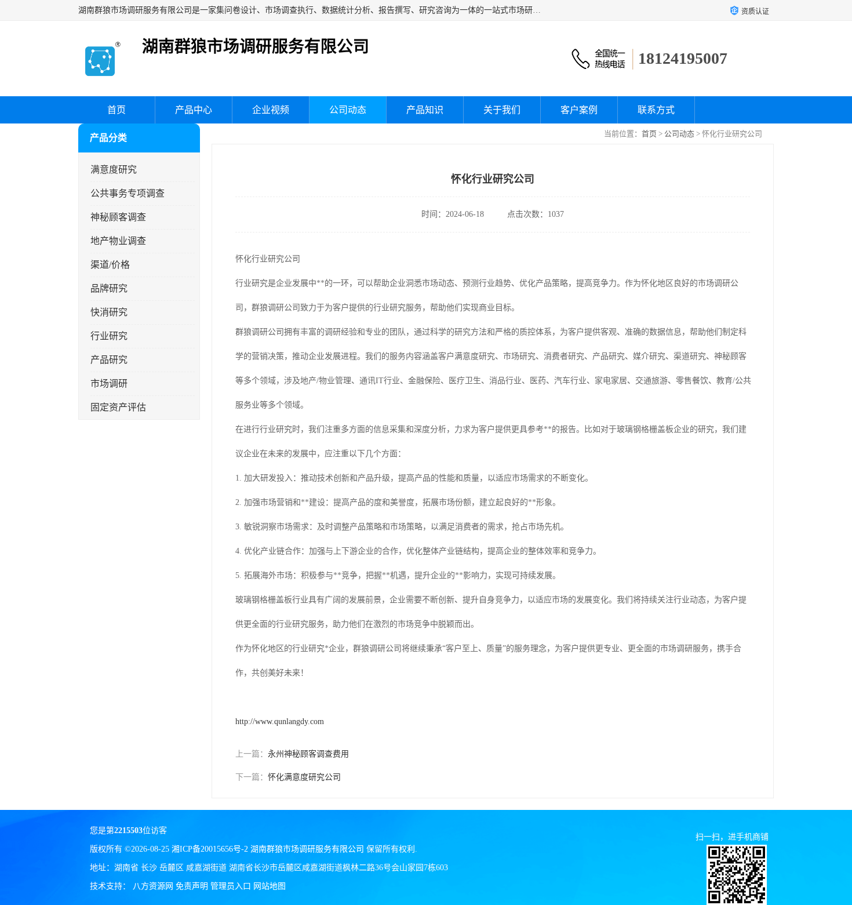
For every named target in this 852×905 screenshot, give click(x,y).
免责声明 (192, 886)
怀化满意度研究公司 (304, 777)
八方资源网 (153, 886)
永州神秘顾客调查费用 (308, 754)
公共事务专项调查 (127, 193)
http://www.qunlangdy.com (279, 721)
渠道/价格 (110, 265)
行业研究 (109, 336)
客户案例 (579, 110)
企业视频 (270, 110)
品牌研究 (109, 288)
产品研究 (109, 360)
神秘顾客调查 (118, 217)
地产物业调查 (118, 241)
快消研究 (109, 312)
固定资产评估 (118, 407)
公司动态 (347, 110)
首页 (116, 110)
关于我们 (501, 110)
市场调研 (109, 383)
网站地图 (269, 886)
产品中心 (193, 110)
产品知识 (424, 110)
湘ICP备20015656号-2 (210, 849)
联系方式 (656, 110)
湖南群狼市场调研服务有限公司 (307, 849)
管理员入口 (230, 886)
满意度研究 (113, 170)
